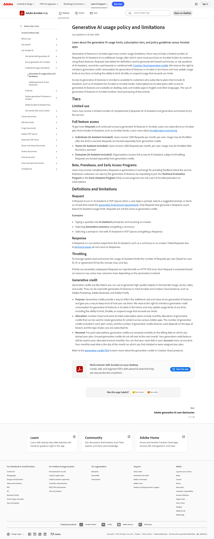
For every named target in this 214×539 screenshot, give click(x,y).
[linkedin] (45, 534)
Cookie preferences (160, 534)
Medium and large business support (146, 487)
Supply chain (180, 499)
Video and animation (14, 483)
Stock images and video (15, 499)
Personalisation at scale (57, 472)
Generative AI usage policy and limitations (42, 75)
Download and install (141, 476)
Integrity (179, 507)
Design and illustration (15, 479)
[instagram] (34, 534)
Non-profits (95, 476)
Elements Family (13, 495)
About (178, 476)
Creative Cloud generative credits (150, 65)
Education (94, 472)
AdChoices (203, 534)
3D (8, 491)
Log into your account (183, 472)
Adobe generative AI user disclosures (39, 83)
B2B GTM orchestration (57, 487)
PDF (8, 487)
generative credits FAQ (97, 350)
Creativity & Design (24, 4)
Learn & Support (98, 4)
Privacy (137, 534)
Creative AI (11, 472)
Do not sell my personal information (182, 534)
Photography (11, 476)
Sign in (205, 4)
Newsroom (180, 487)
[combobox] (148, 13)
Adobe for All (180, 511)
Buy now (118, 4)
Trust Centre (180, 503)
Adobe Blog (180, 515)
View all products (13, 503)
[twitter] (39, 534)
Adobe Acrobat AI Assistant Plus (37, 105)
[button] (196, 4)
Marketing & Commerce (73, 4)
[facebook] (29, 534)
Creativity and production (58, 483)
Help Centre (138, 472)
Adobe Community (140, 479)
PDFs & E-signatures (48, 4)
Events (178, 483)
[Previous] (102, 415)
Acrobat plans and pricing (163, 130)
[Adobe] (8, 4)
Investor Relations (182, 495)
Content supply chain (56, 476)
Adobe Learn (138, 483)
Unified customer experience (59, 479)
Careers (179, 479)
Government (95, 479)
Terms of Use (147, 534)
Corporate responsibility (184, 491)
